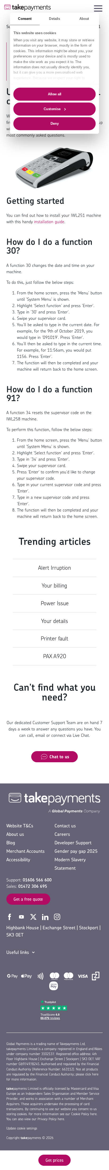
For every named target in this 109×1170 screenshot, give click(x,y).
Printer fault (54, 638)
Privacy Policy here (51, 1119)
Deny (55, 123)
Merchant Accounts (25, 851)
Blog (10, 843)
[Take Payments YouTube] (22, 916)
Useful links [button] (17, 952)
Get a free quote (28, 899)
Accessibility (18, 860)
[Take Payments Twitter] (34, 916)
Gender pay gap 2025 (76, 851)
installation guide (49, 222)
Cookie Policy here (84, 1114)
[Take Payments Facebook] (10, 916)
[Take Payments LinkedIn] (46, 916)
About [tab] (84, 18)
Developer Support (73, 843)
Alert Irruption (54, 568)
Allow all (54, 94)
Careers (62, 834)
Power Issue (55, 603)
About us (15, 834)
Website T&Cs (19, 826)
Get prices (54, 1160)
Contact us (65, 826)
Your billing (54, 585)
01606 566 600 (37, 880)
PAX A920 (54, 656)
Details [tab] (54, 18)
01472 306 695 (32, 886)
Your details (54, 621)
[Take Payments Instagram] (57, 916)
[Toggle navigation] (98, 7)
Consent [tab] (24, 18)
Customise (52, 109)
